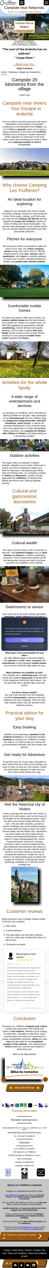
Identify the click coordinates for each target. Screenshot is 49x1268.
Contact (7, 1250)
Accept (24, 640)
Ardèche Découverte (30, 1227)
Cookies (36, 1250)
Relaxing (12, 72)
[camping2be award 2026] (8, 1172)
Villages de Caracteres (29, 72)
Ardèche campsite (30, 1229)
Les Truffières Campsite (15, 1195)
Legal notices (18, 1250)
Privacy (28, 1250)
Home (4, 72)
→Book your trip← (24, 64)
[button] (3, 1079)
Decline (25, 646)
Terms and (12, 1253)
